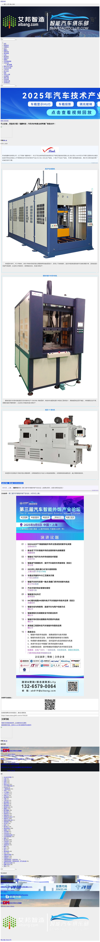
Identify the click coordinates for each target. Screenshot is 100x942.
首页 (5, 43)
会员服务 (6, 76)
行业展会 (6, 843)
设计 (5, 849)
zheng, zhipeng (11, 754)
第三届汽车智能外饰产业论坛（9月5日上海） (25, 493)
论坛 (49, 755)
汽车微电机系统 (8, 835)
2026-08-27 (4, 898)
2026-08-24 (4, 906)
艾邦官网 (6, 79)
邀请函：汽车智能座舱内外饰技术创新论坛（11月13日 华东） (18, 759)
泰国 (5, 838)
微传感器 (6, 802)
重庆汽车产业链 (8, 66)
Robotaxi (6, 787)
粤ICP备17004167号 (6, 940)
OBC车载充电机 (8, 786)
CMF (5, 778)
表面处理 (16, 764)
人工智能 (6, 792)
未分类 (6, 823)
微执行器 (6, 803)
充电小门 (6, 795)
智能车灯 (6, 58)
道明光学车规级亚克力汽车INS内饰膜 (11, 750)
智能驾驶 (26, 755)
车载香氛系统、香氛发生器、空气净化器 (15, 861)
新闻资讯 (6, 45)
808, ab (5, 140)
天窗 (5, 798)
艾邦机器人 (7, 82)
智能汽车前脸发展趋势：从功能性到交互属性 (13, 722)
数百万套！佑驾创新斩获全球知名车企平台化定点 (14, 895)
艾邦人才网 (7, 74)
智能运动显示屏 (19, 755)
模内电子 (35, 755)
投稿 (5, 72)
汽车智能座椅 (7, 61)
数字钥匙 (6, 812)
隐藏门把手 (7, 864)
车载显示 (6, 47)
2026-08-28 (4, 882)
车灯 (5, 853)
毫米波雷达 (7, 828)
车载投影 (6, 856)
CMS (5, 55)
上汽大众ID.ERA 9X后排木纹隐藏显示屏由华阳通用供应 (16, 767)
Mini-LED (6, 784)
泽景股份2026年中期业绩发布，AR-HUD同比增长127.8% (16, 887)
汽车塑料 (40, 755)
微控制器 (6, 805)
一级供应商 (4, 764)
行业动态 (6, 841)
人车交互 (6, 69)
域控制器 (6, 797)
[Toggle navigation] (1, 38)
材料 (2, 120)
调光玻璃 (6, 53)
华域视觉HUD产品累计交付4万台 (10, 879)
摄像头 (6, 50)
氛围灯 (6, 59)
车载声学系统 (7, 854)
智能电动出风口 (10, 755)
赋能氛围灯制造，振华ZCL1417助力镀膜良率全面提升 (16, 725)
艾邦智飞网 (7, 81)
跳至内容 (3, 1)
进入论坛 (6, 71)
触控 (5, 846)
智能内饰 (6, 51)
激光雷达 (6, 56)
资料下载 (6, 77)
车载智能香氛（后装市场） (11, 859)
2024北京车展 (7, 68)
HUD (5, 48)
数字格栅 (9, 64)
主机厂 (9, 764)
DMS (5, 781)
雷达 (5, 866)
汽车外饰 (6, 63)
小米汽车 (6, 800)
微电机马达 (7, 807)
